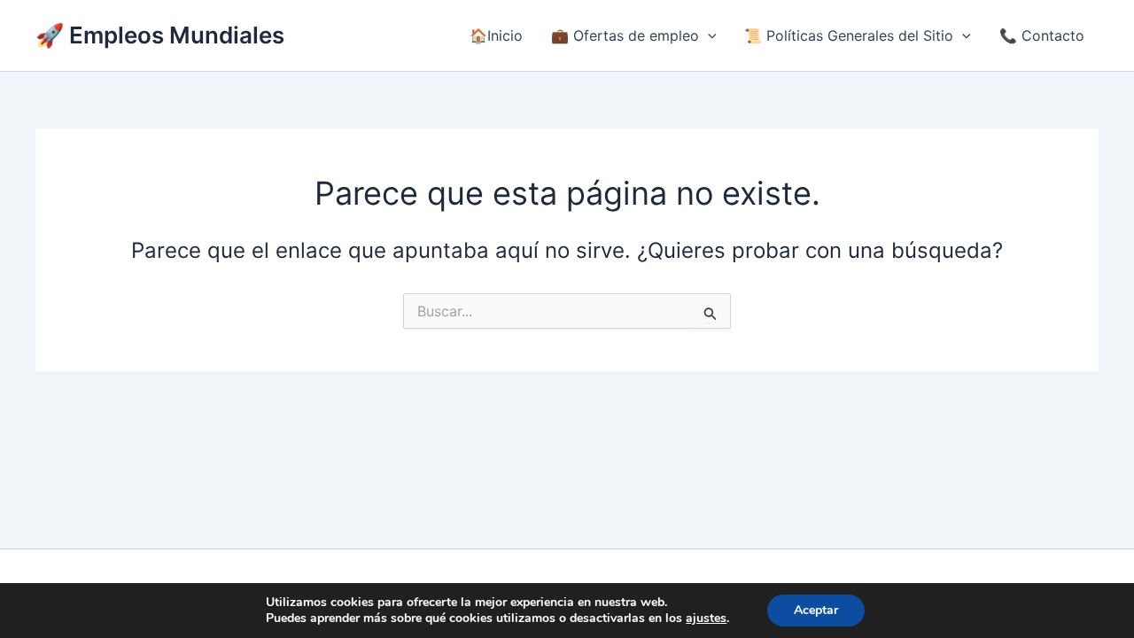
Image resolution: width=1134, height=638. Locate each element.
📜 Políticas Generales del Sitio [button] (848, 35)
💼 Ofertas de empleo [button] (625, 35)
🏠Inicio (496, 35)
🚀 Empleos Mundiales (159, 35)
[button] (708, 35)
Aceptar (816, 610)
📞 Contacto (1041, 35)
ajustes (706, 618)
